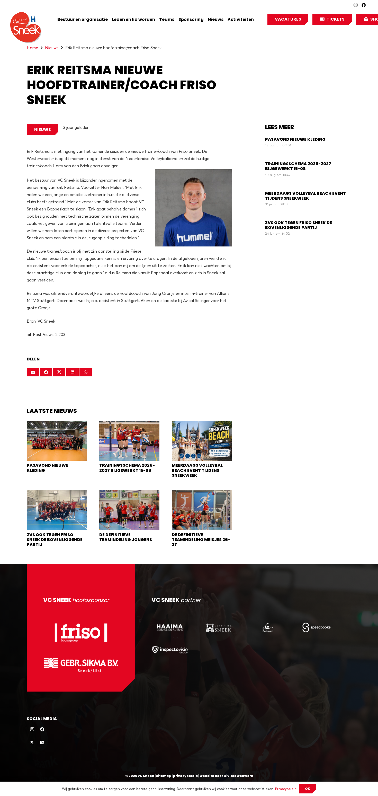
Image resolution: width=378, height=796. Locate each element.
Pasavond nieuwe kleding (47, 467)
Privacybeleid (285, 789)
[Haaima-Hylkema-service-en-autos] (169, 627)
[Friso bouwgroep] (81, 633)
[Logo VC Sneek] (25, 27)
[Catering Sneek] (218, 627)
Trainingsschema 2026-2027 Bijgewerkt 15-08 (127, 467)
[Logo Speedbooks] (316, 627)
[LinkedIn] (42, 742)
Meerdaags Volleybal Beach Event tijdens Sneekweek (197, 470)
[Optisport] (267, 627)
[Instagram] (355, 5)
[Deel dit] (46, 372)
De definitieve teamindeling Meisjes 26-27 (201, 539)
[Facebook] (363, 5)
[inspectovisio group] (169, 650)
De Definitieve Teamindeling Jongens (125, 537)
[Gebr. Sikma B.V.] (81, 665)
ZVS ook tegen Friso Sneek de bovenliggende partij (55, 539)
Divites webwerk (238, 776)
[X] (32, 742)
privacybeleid (185, 776)
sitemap (163, 776)
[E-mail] (33, 372)
